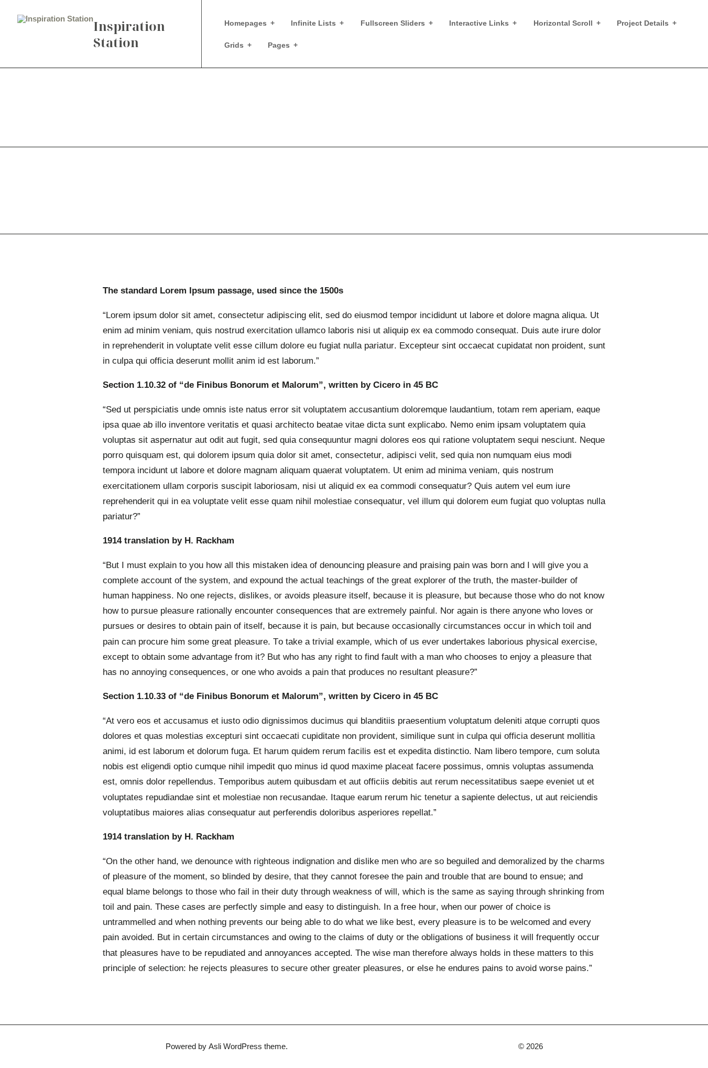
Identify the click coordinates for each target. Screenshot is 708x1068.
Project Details (643, 23)
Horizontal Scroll (563, 23)
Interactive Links (479, 23)
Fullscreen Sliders (393, 23)
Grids (234, 45)
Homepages (245, 23)
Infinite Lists (313, 23)
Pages (279, 45)
